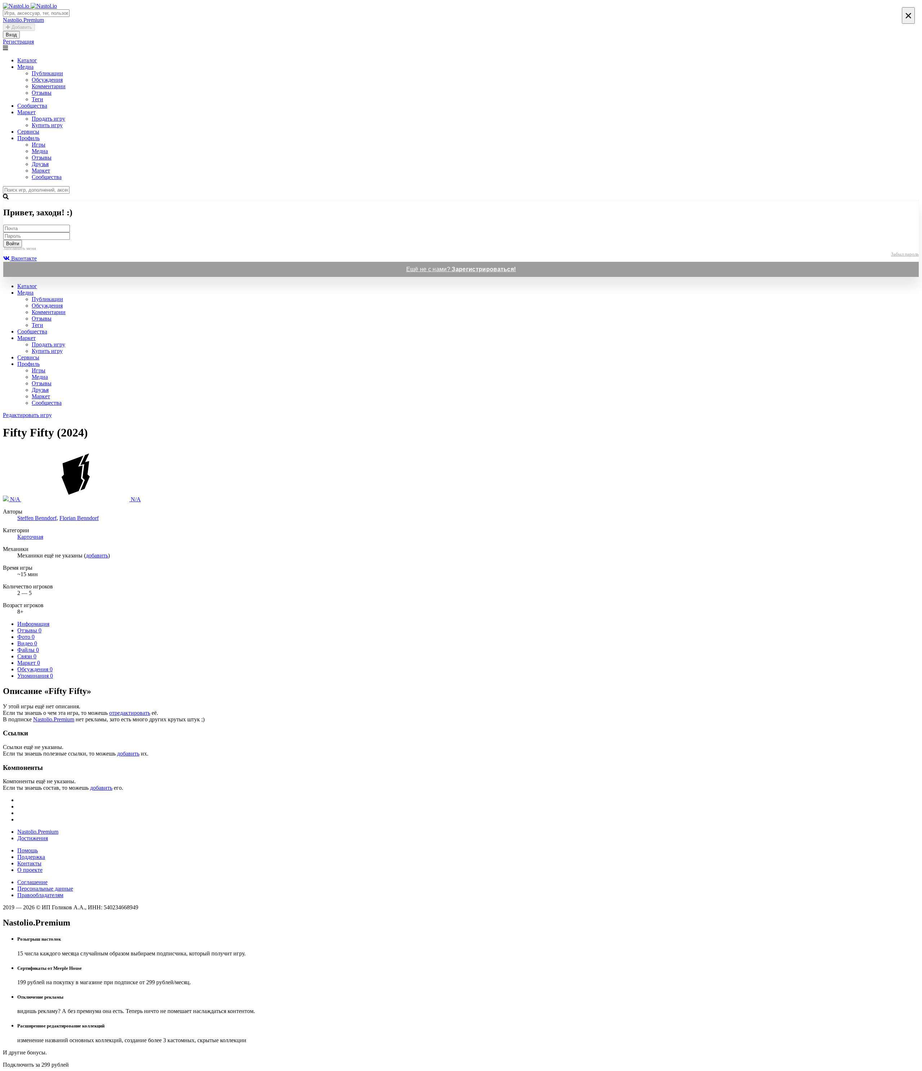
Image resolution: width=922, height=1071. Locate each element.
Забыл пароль (905, 254)
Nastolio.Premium (53, 719)
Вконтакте (23, 258)
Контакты (29, 863)
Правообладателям (40, 895)
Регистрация (18, 42)
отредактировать (129, 713)
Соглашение (32, 882)
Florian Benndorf (79, 518)
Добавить (21, 27)
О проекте (29, 870)
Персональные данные (45, 889)
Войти (12, 243)
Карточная (30, 537)
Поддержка (31, 857)
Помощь (27, 850)
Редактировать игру (27, 415)
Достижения (32, 838)
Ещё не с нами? (461, 269)
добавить (97, 555)
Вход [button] (11, 34)
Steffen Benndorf (37, 518)
